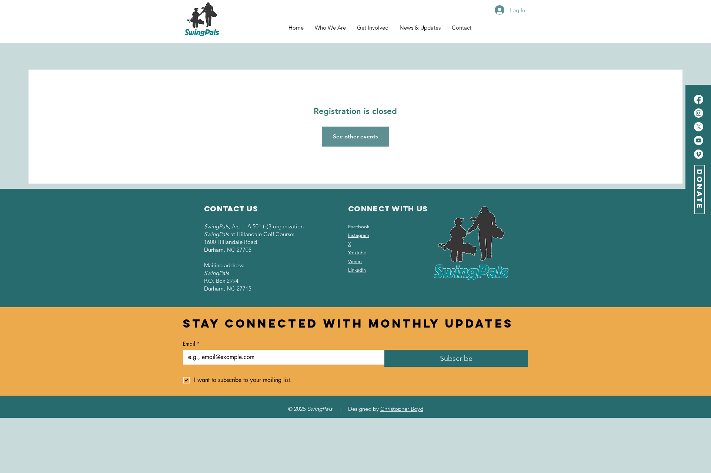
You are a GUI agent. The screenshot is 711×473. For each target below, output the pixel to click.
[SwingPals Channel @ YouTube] (698, 140)
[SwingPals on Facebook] (698, 99)
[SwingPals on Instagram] (698, 113)
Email (191, 344)
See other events (355, 136)
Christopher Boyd (401, 408)
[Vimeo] (698, 154)
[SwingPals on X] (698, 126)
